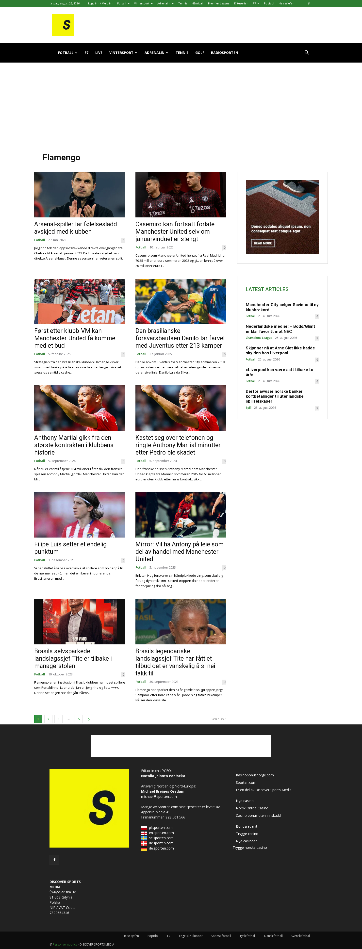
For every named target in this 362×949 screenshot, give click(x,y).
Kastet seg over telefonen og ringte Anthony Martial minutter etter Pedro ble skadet (178, 445)
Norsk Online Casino (252, 808)
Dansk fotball (273, 936)
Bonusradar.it (246, 826)
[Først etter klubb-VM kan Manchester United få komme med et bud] (79, 301)
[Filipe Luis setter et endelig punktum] (79, 515)
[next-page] (89, 719)
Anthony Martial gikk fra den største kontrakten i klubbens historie (74, 445)
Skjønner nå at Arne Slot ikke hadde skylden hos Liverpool (280, 350)
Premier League (219, 3)
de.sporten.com (161, 848)
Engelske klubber (191, 936)
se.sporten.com (161, 837)
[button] (307, 53)
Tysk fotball (248, 936)
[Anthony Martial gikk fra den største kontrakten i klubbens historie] (79, 408)
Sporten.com (168, 806)
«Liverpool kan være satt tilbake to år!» (279, 372)
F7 (254, 3)
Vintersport (141, 3)
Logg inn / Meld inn (100, 3)
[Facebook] (309, 3)
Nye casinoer (246, 841)
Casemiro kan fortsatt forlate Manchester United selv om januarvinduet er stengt (174, 232)
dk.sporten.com (161, 843)
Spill (248, 407)
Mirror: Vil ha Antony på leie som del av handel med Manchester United (179, 552)
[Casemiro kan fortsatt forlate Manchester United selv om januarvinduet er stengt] (180, 194)
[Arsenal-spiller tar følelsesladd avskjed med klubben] (79, 194)
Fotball (121, 3)
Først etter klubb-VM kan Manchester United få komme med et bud (74, 338)
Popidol (269, 3)
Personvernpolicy (65, 944)
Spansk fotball (221, 936)
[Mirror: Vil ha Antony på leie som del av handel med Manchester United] (180, 515)
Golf (199, 52)
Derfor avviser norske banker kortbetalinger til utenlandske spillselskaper (275, 396)
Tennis (182, 3)
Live (98, 52)
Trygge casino (247, 833)
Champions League (259, 337)
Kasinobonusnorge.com (255, 775)
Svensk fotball (301, 936)
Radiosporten (224, 52)
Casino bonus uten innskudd (258, 815)
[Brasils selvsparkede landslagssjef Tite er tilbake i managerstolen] (79, 621)
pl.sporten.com (161, 827)
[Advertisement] (181, 103)
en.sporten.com (161, 832)
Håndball (197, 3)
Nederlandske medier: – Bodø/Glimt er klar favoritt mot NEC (280, 329)
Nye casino (245, 800)
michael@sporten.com (159, 796)
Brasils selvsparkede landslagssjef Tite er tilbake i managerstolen (73, 659)
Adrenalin (163, 3)
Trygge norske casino (250, 847)
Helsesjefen (286, 3)
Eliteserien (241, 3)
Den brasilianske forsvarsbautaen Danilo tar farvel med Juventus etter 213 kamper (180, 338)
